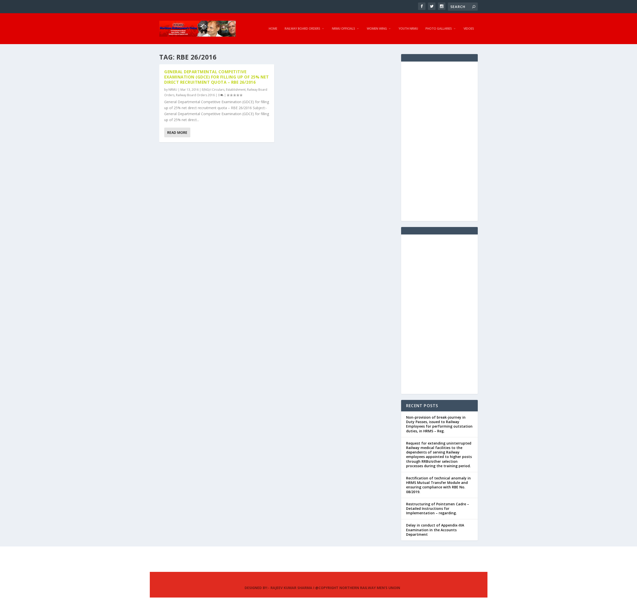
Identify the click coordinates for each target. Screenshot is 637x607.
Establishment (236, 89)
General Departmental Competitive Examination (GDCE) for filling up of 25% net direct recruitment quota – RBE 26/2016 (216, 77)
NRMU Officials (343, 29)
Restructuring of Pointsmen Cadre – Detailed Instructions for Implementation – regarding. (437, 508)
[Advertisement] (439, 141)
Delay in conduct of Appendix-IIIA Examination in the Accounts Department (435, 529)
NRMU (172, 89)
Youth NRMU (408, 29)
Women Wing (377, 29)
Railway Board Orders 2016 (195, 95)
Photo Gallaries (438, 29)
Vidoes (469, 29)
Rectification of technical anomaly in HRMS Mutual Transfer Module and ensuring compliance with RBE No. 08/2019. (438, 485)
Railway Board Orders (302, 29)
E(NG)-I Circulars (213, 89)
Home (273, 29)
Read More (177, 132)
